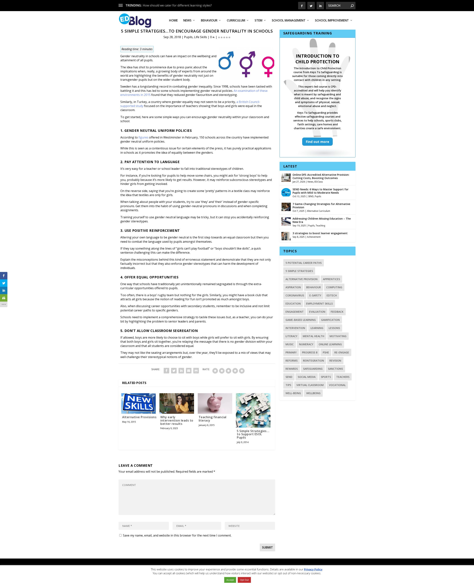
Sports (326, 377)
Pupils (188, 37)
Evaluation (317, 311)
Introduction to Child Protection (318, 59)
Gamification (330, 320)
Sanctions (335, 368)
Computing (334, 287)
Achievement (314, 236)
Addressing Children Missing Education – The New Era (322, 220)
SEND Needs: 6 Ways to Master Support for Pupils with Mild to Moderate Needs (320, 191)
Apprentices (331, 279)
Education (293, 303)
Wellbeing (313, 393)
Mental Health (313, 336)
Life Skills (200, 37)
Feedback (337, 311)
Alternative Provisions (139, 417)
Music (290, 344)
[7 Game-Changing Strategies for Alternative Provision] (286, 206)
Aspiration (293, 287)
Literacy (291, 336)
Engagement (295, 311)
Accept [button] (230, 579)
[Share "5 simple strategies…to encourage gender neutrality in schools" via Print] (196, 370)
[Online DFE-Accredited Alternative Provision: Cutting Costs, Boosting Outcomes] (286, 177)
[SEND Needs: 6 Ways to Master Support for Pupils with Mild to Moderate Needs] (286, 191)
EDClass (318, 181)
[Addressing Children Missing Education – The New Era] (286, 221)
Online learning (330, 344)
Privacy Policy (313, 569)
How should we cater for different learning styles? (177, 5)
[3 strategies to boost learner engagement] (286, 235)
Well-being (293, 393)
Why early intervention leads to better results (176, 420)
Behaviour (209, 20)
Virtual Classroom (310, 385)
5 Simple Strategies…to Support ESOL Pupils (253, 434)
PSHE (326, 352)
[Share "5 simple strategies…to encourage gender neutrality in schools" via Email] (188, 370)
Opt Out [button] (244, 579)
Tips (288, 385)
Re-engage (341, 352)
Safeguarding (313, 368)
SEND (311, 196)
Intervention (295, 328)
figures (143, 137)
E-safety (315, 295)
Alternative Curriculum (318, 211)
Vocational (337, 385)
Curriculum (236, 20)
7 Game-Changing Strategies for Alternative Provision (321, 205)
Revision (335, 360)
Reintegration (313, 360)
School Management (289, 20)
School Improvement (332, 20)
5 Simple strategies (299, 271)
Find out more (317, 141)
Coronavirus (295, 295)
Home (173, 20)
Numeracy (306, 344)
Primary (291, 352)
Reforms (292, 360)
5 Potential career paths (304, 263)
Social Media (307, 377)
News (187, 20)
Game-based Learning (301, 320)
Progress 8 (309, 352)
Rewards (292, 368)
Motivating (338, 336)
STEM (258, 20)
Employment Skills (319, 303)
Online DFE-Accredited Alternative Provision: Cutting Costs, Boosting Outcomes (321, 176)
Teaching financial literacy (212, 418)
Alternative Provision (302, 279)
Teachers (342, 377)
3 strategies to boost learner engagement (320, 233)
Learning (317, 328)
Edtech (332, 295)
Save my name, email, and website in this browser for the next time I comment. (177, 535)
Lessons (334, 328)
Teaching (320, 225)
